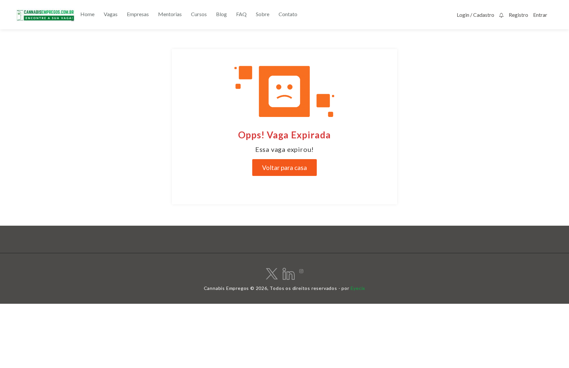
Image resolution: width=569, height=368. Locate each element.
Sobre (262, 14)
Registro (518, 15)
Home (87, 14)
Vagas (111, 14)
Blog (221, 14)
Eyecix (358, 288)
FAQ (241, 14)
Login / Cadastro (475, 15)
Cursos (199, 14)
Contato (288, 14)
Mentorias (170, 14)
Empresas (138, 14)
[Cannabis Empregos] (45, 15)
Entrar (540, 15)
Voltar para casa (284, 167)
